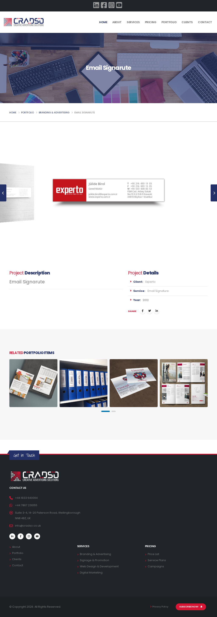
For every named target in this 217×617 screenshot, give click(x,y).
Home (103, 22)
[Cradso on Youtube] (120, 5)
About (117, 31)
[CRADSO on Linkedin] (12, 536)
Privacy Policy (160, 606)
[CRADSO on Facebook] (21, 536)
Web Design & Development (99, 566)
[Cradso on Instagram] (112, 5)
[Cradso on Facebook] (104, 5)
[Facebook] (143, 311)
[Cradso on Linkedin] (97, 5)
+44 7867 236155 (26, 505)
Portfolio (169, 31)
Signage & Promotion (94, 560)
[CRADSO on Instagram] (29, 536)
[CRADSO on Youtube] (37, 536)
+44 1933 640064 (26, 498)
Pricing (150, 31)
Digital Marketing (91, 572)
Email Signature (158, 291)
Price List (153, 554)
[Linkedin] (157, 311)
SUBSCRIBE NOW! (189, 606)
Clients (187, 31)
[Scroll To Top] (209, 612)
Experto (150, 282)
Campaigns (156, 566)
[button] (105, 411)
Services (133, 31)
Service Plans (157, 560)
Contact (205, 31)
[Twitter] (150, 311)
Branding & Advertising (54, 112)
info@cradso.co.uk (28, 525)
